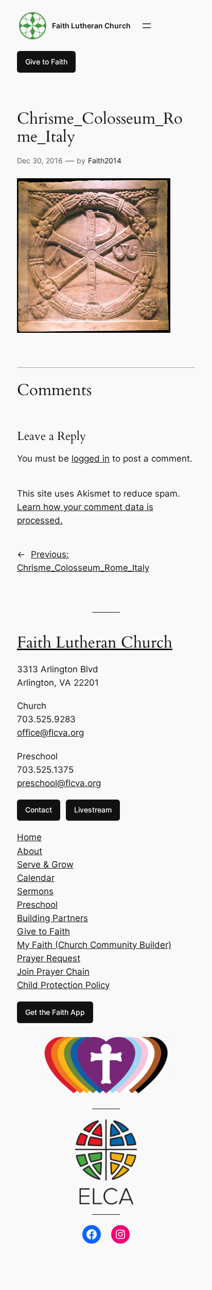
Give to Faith (46, 61)
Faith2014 (104, 160)
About (29, 851)
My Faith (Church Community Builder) (94, 945)
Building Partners (52, 918)
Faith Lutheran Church (91, 25)
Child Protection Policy (63, 985)
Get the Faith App (55, 1012)
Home (29, 837)
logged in (91, 458)
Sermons (35, 891)
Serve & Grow (45, 864)
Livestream (93, 809)
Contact (38, 809)
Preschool (37, 904)
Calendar (36, 878)
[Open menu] (146, 26)
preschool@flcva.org (59, 783)
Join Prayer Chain (53, 971)
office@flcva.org (50, 732)
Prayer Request (48, 958)
